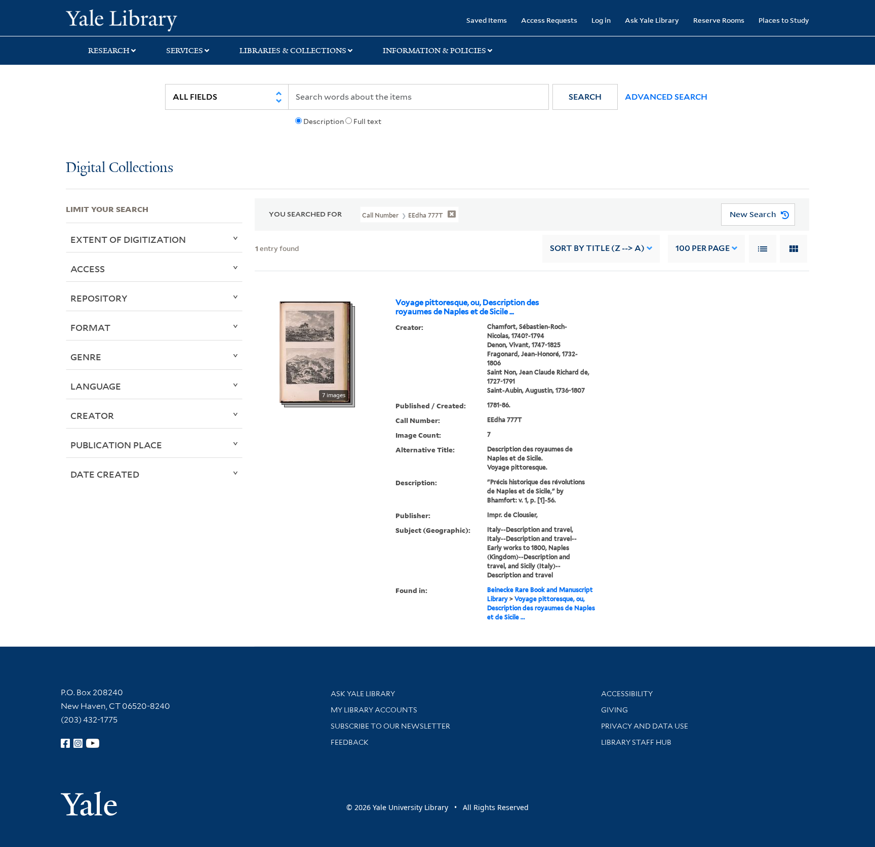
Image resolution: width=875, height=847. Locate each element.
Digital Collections (119, 168)
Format (90, 327)
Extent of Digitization (128, 239)
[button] (585, 97)
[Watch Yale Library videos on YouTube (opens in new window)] (92, 743)
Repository (99, 298)
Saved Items (486, 20)
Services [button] (184, 51)
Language (95, 386)
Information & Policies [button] (434, 51)
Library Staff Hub (636, 742)
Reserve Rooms (718, 20)
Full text (367, 121)
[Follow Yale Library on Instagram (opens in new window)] (78, 743)
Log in (601, 20)
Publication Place (116, 445)
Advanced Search (666, 97)
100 (702, 248)
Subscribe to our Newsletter (390, 726)
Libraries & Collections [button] (293, 51)
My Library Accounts (374, 710)
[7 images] (315, 351)
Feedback (350, 742)
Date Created (104, 474)
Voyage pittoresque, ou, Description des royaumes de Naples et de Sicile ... (467, 307)
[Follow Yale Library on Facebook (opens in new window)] (65, 743)
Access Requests (549, 20)
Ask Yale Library (652, 20)
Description (323, 121)
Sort (597, 248)
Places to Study (784, 20)
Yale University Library (121, 19)
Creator (92, 415)
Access (87, 269)
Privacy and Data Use (644, 726)
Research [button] (109, 51)
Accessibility (627, 694)
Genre (85, 357)
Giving (614, 710)
